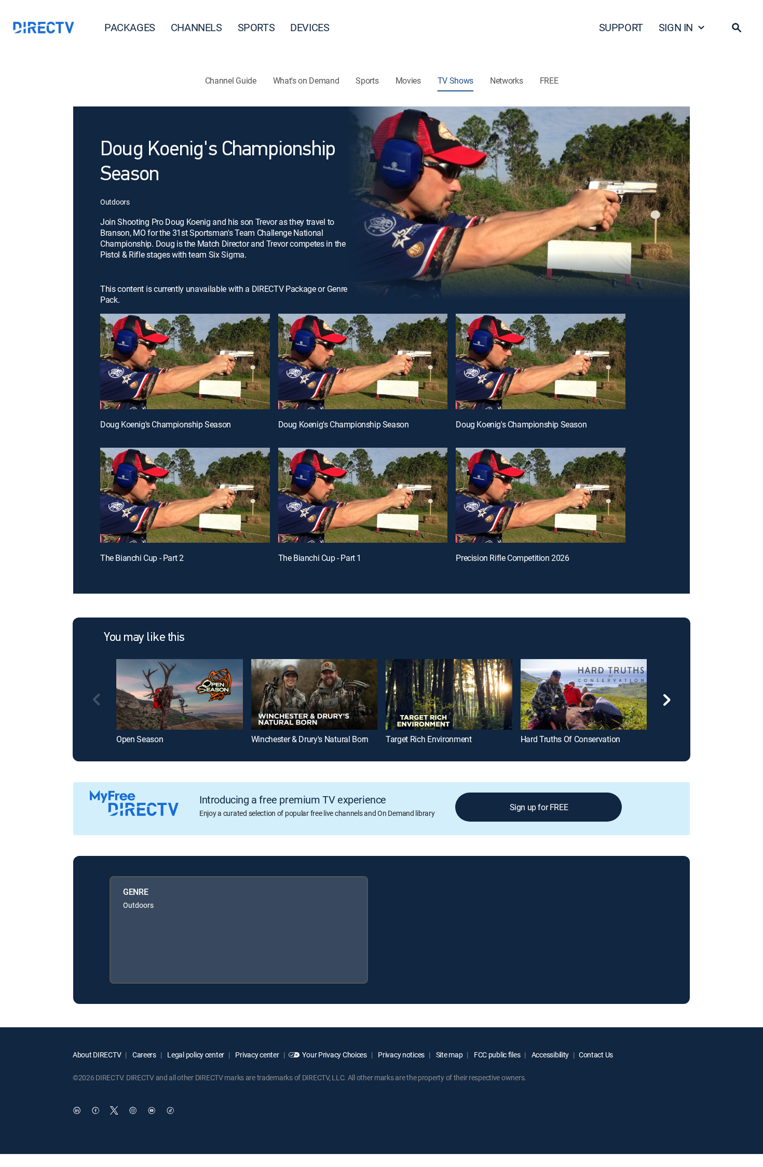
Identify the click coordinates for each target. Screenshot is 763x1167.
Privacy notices (401, 1054)
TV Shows (455, 80)
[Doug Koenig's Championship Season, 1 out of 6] (185, 361)
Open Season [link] (139, 739)
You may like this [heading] (144, 638)
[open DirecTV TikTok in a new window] (170, 1110)
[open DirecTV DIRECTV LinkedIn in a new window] (77, 1110)
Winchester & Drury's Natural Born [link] (310, 739)
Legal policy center (195, 1054)
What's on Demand (306, 80)
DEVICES (309, 27)
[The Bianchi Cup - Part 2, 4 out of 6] (185, 495)
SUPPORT (621, 27)
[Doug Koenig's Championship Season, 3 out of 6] (540, 361)
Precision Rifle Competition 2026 (512, 558)
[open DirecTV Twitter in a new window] (114, 1110)
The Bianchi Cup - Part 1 (319, 558)
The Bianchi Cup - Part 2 (141, 558)
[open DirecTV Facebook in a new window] (95, 1110)
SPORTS (256, 27)
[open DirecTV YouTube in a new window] (151, 1110)
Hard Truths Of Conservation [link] (570, 739)
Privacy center (256, 1054)
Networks (506, 80)
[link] (179, 694)
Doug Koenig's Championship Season (165, 424)
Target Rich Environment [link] (429, 739)
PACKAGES (129, 27)
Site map (448, 1054)
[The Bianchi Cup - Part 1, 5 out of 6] (363, 495)
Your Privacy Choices (334, 1054)
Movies (408, 80)
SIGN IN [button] (676, 27)
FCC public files (496, 1054)
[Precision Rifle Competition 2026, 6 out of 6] (540, 495)
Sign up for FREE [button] (539, 807)
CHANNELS (196, 27)
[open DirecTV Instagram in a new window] (133, 1110)
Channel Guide (230, 80)
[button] (737, 27)
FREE (549, 80)
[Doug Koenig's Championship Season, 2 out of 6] (363, 361)
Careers (143, 1054)
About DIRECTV (97, 1054)
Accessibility (549, 1054)
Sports (367, 80)
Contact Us (596, 1054)
